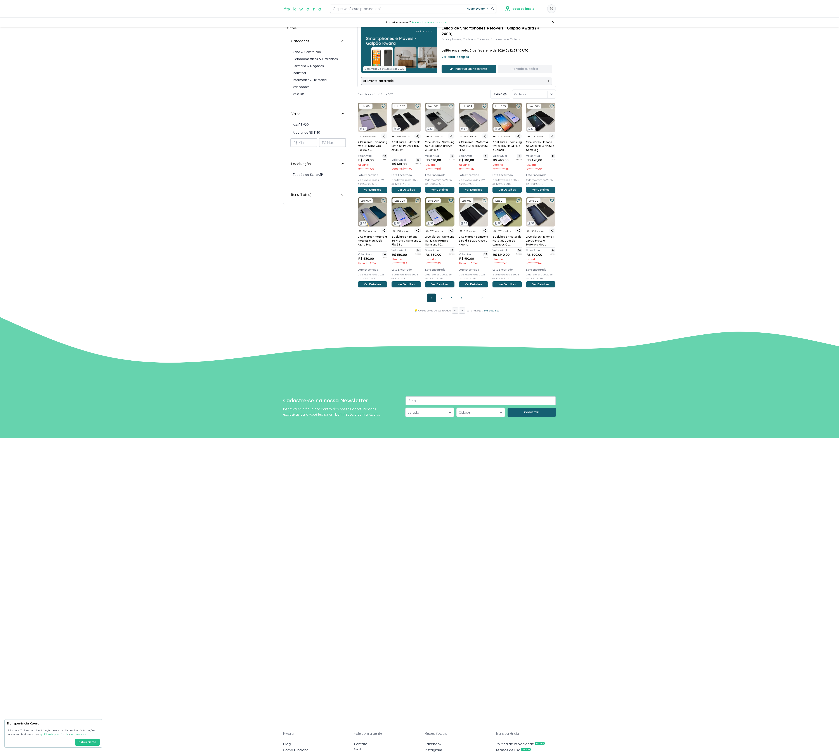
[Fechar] (553, 22)
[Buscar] (492, 8)
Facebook (433, 744)
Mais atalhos (491, 310)
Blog (287, 744)
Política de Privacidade (520, 744)
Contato (360, 744)
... (472, 298)
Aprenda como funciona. (430, 22)
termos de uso (79, 734)
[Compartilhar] (384, 136)
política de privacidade (54, 734)
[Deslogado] (551, 8)
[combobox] (407, 412)
